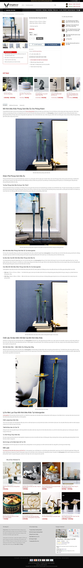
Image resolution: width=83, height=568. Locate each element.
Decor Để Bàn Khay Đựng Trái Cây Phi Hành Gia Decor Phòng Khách (51, 487)
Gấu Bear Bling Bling (8, 93)
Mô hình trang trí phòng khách (35, 532)
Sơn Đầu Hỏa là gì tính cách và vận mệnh (72, 44)
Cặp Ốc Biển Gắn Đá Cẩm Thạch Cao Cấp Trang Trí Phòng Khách (70, 517)
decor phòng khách (30, 111)
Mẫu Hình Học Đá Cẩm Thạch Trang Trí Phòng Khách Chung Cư (70, 487)
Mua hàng (39, 38)
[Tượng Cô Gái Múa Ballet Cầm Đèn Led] (57, 84)
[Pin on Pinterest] (35, 54)
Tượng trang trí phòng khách (35, 529)
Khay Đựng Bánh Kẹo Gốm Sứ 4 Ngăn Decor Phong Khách (11, 517)
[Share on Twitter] (33, 54)
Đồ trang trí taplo (33, 539)
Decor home (38, 10)
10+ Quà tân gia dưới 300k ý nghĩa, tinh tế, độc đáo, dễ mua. (72, 21)
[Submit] (55, 5)
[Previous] (5, 29)
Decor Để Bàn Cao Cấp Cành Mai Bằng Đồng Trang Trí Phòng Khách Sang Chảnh (31, 517)
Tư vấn (60, 10)
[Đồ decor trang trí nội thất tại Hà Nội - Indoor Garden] (11, 5)
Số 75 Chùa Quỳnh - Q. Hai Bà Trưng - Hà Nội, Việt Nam (43, 563)
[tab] (5, 105)
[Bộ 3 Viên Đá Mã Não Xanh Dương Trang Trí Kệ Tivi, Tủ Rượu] (73, 84)
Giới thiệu (45, 10)
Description (5, 105)
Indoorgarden (6, 415)
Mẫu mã (30, 32)
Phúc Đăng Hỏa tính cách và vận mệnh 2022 (73, 35)
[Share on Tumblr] (39, 54)
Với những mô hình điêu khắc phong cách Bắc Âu (14, 450)
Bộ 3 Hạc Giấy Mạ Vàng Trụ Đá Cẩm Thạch (51, 516)
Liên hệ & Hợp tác (71, 10)
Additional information (13, 105)
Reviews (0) (22, 105)
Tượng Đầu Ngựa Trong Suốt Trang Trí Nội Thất (41, 94)
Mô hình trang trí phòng (19, 14)
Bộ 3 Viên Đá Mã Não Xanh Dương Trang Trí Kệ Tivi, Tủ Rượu (72, 95)
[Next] (25, 29)
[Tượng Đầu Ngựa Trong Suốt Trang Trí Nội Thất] (41, 84)
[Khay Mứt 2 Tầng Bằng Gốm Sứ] (26, 84)
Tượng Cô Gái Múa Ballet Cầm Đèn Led (56, 94)
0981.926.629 (76, 4)
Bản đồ (64, 10)
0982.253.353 (76, 6)
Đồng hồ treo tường (33, 534)
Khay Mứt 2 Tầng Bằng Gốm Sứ (25, 94)
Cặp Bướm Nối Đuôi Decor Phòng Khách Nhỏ (11, 487)
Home (4, 14)
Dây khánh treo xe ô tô (34, 536)
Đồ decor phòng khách (10, 14)
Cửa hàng (50, 10)
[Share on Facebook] (30, 54)
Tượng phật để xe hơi (34, 541)
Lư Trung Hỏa (69, 39)
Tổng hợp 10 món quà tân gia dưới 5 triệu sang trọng (72, 25)
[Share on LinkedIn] (37, 54)
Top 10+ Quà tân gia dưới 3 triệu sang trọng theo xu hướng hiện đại (73, 30)
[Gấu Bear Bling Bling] (10, 84)
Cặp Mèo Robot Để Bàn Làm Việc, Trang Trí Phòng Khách (32, 487)
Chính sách (55, 10)
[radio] (31, 35)
